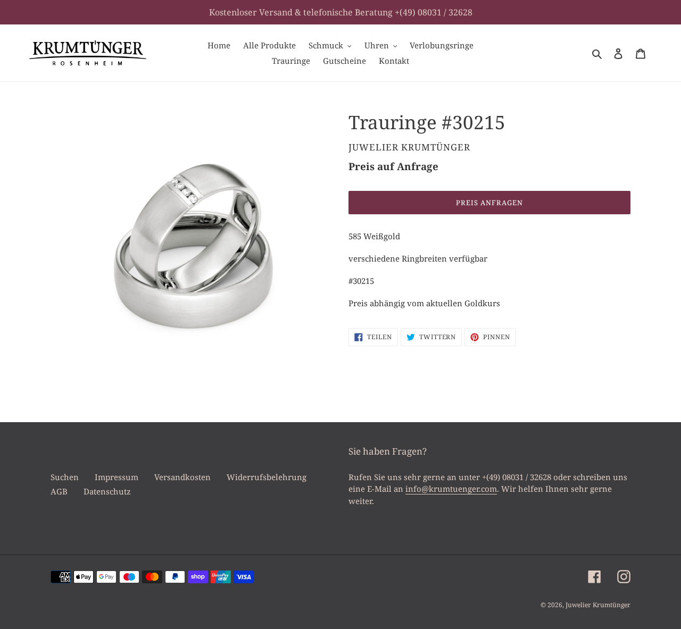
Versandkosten (182, 477)
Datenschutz (107, 491)
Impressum (116, 477)
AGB (59, 491)
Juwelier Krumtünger (598, 604)
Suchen (65, 477)
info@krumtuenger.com (451, 488)
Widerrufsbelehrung (266, 477)
